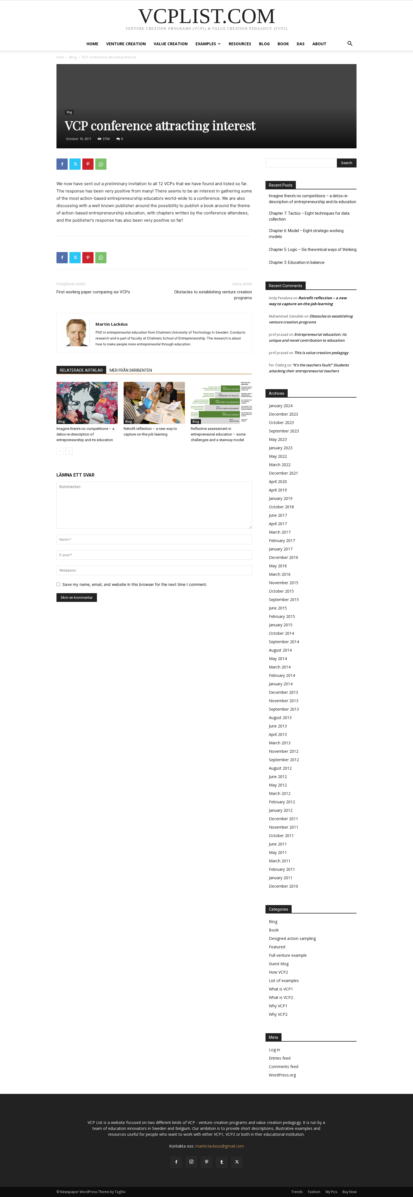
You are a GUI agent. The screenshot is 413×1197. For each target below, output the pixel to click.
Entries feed (280, 1058)
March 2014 (280, 667)
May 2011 (278, 852)
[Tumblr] (221, 1162)
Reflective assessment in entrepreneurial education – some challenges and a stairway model (218, 434)
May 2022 (278, 456)
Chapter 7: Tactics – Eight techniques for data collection (309, 216)
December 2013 (283, 692)
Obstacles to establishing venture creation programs (213, 294)
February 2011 (282, 869)
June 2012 (278, 776)
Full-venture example (288, 955)
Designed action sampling (292, 938)
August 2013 (280, 717)
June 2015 (278, 608)
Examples (206, 43)
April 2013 (278, 734)
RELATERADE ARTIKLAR (81, 370)
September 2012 (284, 759)
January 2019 (280, 498)
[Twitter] (75, 164)
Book (283, 43)
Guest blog (279, 963)
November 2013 (283, 700)
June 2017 (278, 515)
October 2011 (281, 835)
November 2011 (283, 827)
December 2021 (283, 473)
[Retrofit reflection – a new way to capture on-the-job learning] (154, 403)
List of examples (284, 980)
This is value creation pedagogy (321, 352)
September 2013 (284, 709)
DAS (301, 43)
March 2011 (280, 860)
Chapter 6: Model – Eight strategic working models (306, 233)
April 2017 (278, 523)
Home (92, 43)
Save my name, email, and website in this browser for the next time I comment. (134, 584)
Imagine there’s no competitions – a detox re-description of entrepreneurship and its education (85, 434)
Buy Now (349, 1191)
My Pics (331, 1191)
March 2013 (280, 742)
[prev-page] (59, 451)
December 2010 (283, 886)
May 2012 (278, 785)
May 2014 (278, 658)
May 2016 (278, 565)
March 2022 (280, 464)
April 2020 (278, 481)
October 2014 (281, 633)
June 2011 (278, 844)
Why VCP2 (278, 1014)
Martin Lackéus (112, 324)
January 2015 (280, 624)
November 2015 (283, 582)
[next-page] (68, 451)
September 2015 (284, 599)
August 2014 (280, 650)
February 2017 (282, 540)
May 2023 (278, 439)
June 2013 (278, 726)
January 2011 (280, 877)
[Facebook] (62, 164)
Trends (297, 1191)
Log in (274, 1049)
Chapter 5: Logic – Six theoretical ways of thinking (313, 249)
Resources (240, 43)
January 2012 (280, 810)
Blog (264, 43)
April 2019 (278, 490)
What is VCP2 (281, 997)
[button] (350, 44)
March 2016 (280, 574)
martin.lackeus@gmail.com (219, 1146)
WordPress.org (282, 1075)
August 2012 (280, 768)
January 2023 (280, 447)
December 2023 (283, 414)
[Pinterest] (88, 164)
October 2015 (281, 591)
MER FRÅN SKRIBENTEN (131, 370)
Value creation (171, 43)
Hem (60, 57)
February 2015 (282, 616)
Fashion (314, 1191)
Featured (277, 946)
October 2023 (281, 422)
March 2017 (280, 532)
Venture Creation (126, 43)
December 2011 (283, 818)
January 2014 (280, 683)
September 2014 (284, 641)
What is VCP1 (281, 989)
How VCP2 (278, 972)
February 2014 (282, 675)
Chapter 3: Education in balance (296, 262)
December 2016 (283, 557)
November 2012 (283, 751)
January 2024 (280, 405)
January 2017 (280, 549)
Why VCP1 (278, 1005)
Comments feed (283, 1066)
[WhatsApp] (100, 164)
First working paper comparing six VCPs (93, 291)
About (319, 43)
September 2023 (284, 431)
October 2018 (281, 506)
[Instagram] (191, 1161)
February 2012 (282, 801)
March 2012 (280, 793)
